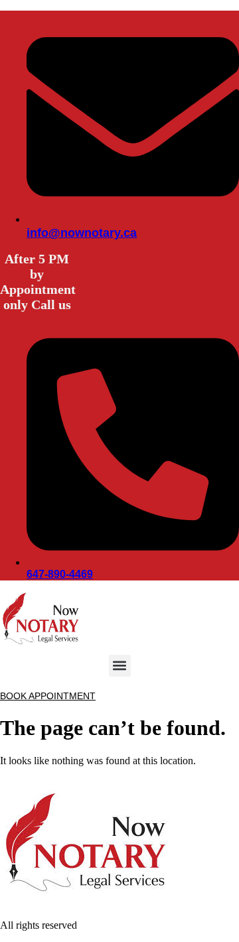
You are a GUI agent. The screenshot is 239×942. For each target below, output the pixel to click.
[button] (120, 666)
